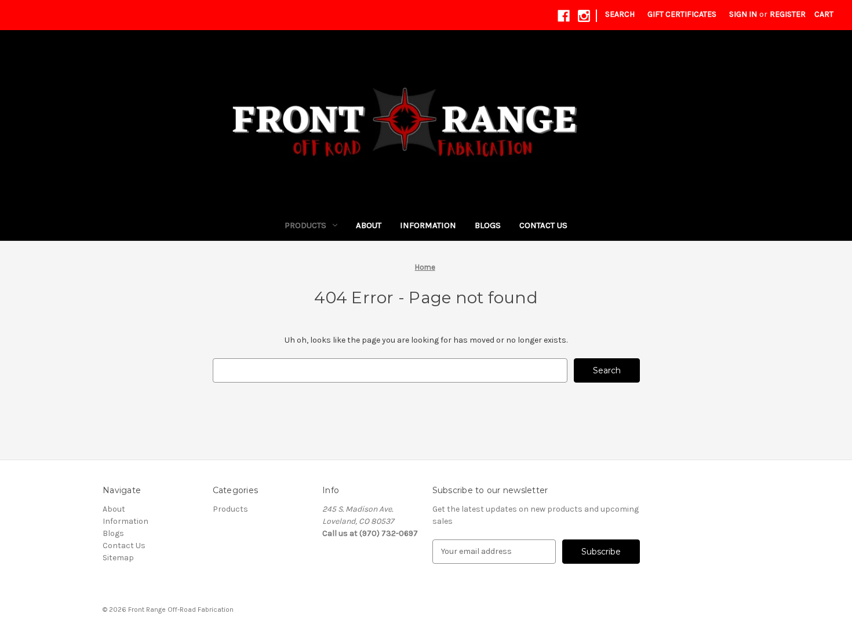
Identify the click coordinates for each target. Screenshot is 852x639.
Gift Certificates (681, 14)
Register (788, 14)
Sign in (743, 14)
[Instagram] (584, 16)
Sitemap (118, 558)
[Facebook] (564, 16)
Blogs (488, 225)
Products (305, 225)
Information (428, 225)
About (368, 225)
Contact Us (543, 225)
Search (620, 14)
